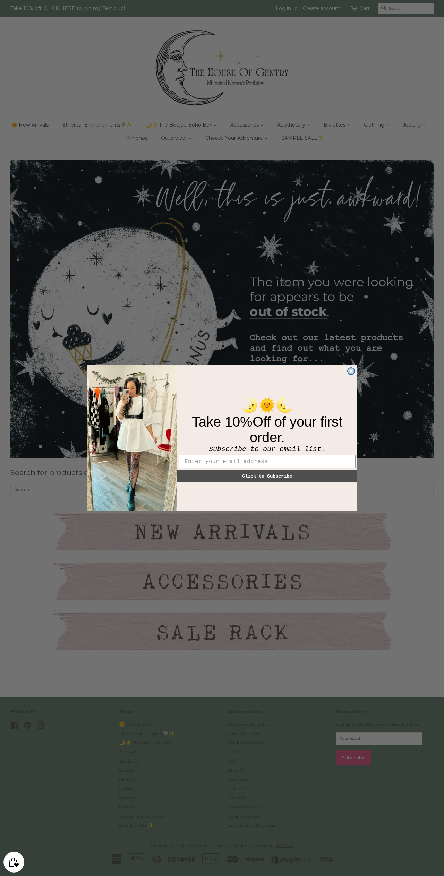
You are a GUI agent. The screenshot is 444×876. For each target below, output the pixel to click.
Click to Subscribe (267, 476)
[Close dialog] (351, 371)
